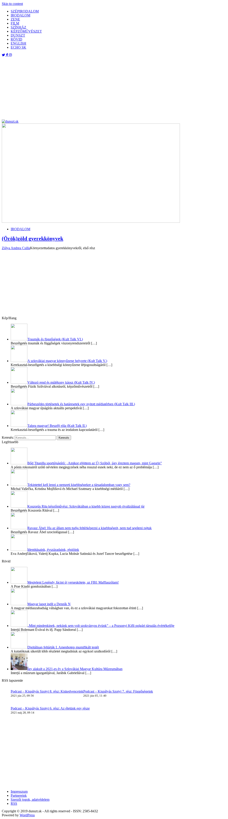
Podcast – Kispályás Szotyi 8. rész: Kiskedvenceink (47, 691)
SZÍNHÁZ (18, 27)
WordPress (27, 815)
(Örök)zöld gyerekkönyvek (32, 238)
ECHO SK (18, 47)
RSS (14, 803)
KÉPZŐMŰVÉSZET (26, 31)
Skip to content (12, 4)
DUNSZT (18, 35)
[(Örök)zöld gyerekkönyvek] (91, 221)
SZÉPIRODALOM (25, 11)
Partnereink (19, 795)
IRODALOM (20, 15)
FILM (15, 23)
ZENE (15, 19)
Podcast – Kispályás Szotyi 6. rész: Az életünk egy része (50, 708)
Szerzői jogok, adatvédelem (30, 799)
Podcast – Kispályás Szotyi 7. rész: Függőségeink (118, 691)
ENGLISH (18, 43)
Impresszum (19, 791)
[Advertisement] (114, 88)
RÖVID (16, 39)
